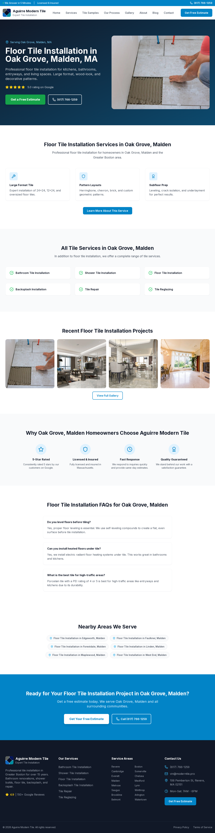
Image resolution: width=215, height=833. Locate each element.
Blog (155, 12)
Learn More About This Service (107, 210)
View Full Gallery (107, 395)
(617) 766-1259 (203, 3)
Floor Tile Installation (71, 779)
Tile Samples (90, 12)
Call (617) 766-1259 (134, 719)
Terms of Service (202, 827)
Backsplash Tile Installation (75, 785)
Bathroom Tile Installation (74, 767)
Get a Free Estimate (25, 99)
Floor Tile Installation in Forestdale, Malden (80, 646)
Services (71, 12)
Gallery (129, 12)
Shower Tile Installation (73, 773)
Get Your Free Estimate (86, 719)
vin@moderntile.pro (182, 773)
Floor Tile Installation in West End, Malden (142, 655)
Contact (169, 12)
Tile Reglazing (67, 797)
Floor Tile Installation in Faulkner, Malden (141, 638)
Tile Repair (65, 791)
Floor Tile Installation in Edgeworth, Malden (79, 638)
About (143, 12)
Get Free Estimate (196, 12)
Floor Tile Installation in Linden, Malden (141, 646)
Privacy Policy (181, 827)
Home (56, 12)
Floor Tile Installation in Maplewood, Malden (78, 655)
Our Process (112, 12)
